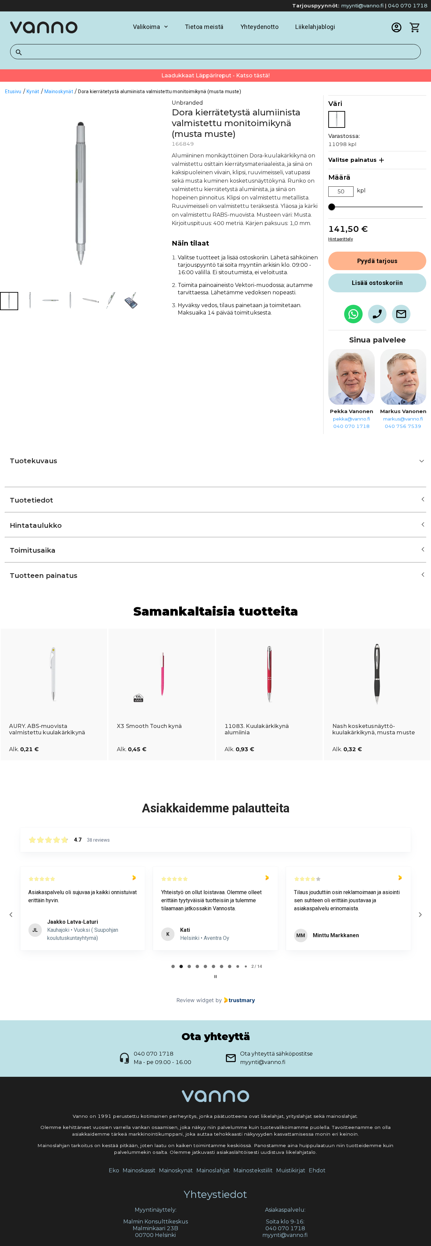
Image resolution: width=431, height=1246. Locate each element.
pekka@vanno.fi (351, 419)
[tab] (173, 966)
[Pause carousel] (215, 976)
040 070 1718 (408, 5)
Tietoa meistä (204, 26)
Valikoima (146, 26)
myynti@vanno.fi (362, 5)
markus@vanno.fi (403, 419)
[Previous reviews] (10, 915)
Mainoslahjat (213, 1170)
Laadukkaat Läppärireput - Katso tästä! (215, 75)
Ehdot (317, 1170)
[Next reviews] (419, 915)
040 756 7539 (403, 426)
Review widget (195, 1000)
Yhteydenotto (259, 26)
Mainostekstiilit (253, 1170)
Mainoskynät (176, 1170)
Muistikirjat (290, 1170)
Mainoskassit (139, 1170)
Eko (114, 1170)
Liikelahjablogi (315, 26)
